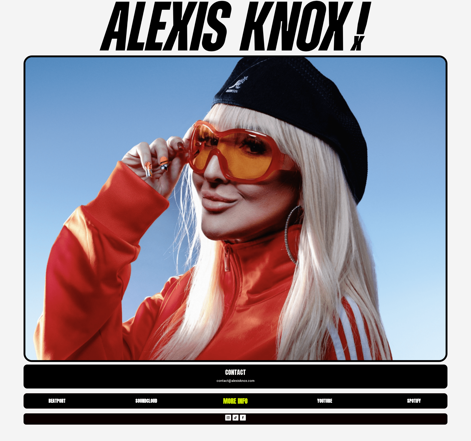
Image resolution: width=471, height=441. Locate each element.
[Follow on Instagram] (228, 418)
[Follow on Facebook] (243, 418)
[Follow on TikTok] (235, 418)
